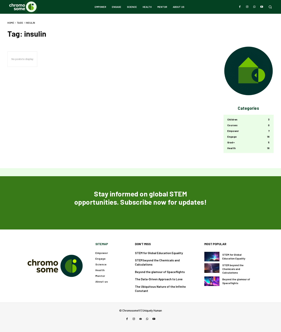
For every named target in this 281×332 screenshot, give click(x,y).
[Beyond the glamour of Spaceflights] (211, 281)
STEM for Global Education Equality (159, 253)
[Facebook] (240, 7)
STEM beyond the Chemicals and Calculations (233, 268)
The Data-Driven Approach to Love (159, 279)
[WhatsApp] (254, 7)
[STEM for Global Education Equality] (211, 256)
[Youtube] (261, 7)
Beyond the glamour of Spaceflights (160, 272)
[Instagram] (247, 7)
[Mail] (140, 319)
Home (10, 22)
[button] (270, 6)
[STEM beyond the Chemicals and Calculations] (211, 268)
